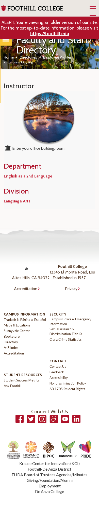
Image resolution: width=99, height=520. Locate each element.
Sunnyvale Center (17, 331)
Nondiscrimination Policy (68, 383)
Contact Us (58, 366)
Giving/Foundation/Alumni (50, 480)
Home (9, 57)
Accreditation (25, 288)
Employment (50, 485)
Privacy (71, 288)
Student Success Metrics (22, 380)
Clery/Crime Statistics (65, 339)
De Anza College (49, 491)
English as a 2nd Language (28, 176)
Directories (28, 57)
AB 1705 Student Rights (67, 389)
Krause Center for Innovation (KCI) (49, 463)
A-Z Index (11, 348)
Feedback (57, 372)
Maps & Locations (17, 325)
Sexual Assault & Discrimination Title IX (66, 331)
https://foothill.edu (49, 33)
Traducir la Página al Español (25, 320)
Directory (11, 342)
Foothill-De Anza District (49, 469)
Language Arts (17, 201)
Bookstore (12, 336)
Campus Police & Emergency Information (70, 321)
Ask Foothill (12, 386)
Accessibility (59, 378)
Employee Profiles (57, 57)
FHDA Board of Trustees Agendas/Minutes (49, 474)
